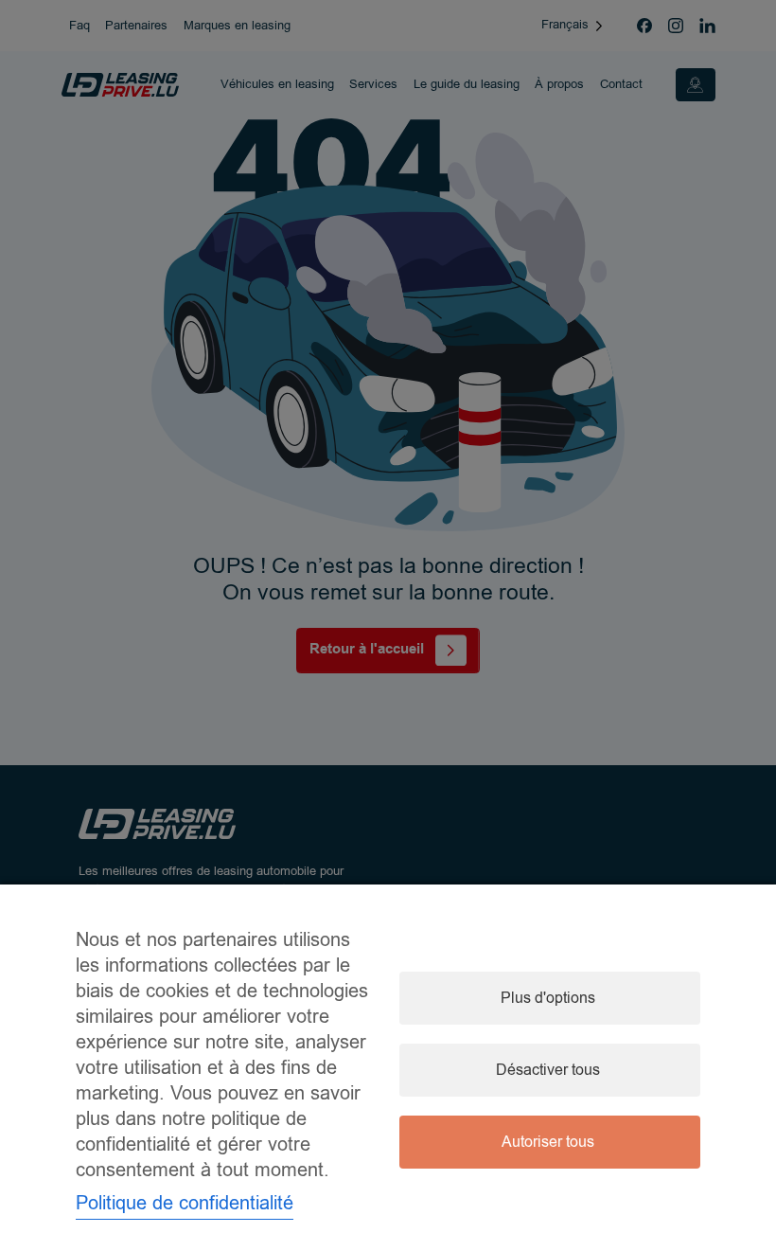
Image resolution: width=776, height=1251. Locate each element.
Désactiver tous (548, 1070)
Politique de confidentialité (184, 1203)
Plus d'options (548, 998)
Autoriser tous (548, 1142)
